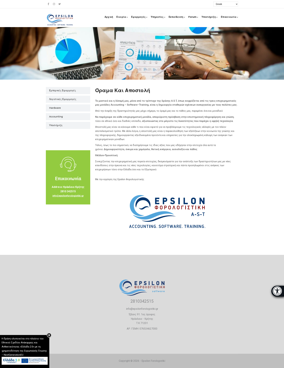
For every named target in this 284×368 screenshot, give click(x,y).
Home (129, 53)
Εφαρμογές (138, 16)
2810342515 (142, 301)
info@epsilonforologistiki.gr (68, 195)
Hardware (55, 107)
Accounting (56, 116)
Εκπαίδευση (176, 16)
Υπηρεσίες (157, 16)
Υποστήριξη (208, 16)
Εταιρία (121, 16)
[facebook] (48, 4)
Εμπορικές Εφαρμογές (62, 90)
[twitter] (60, 4)
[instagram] (54, 4)
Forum (192, 16)
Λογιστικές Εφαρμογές (62, 99)
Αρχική (109, 16)
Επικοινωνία (228, 16)
